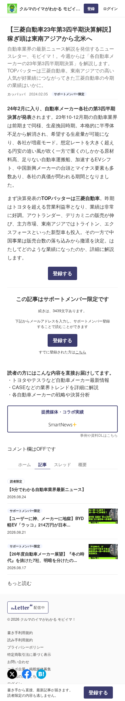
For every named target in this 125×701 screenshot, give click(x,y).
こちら (80, 351)
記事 (42, 464)
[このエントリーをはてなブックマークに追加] (41, 674)
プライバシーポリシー (25, 646)
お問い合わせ (18, 661)
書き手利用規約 (20, 632)
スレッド (62, 464)
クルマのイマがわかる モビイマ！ (47, 8)
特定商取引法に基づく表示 (29, 654)
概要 (82, 464)
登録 (91, 8)
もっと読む (19, 582)
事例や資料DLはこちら (99, 435)
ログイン (110, 8)
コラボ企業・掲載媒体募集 (29, 668)
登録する (62, 273)
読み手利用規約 (20, 639)
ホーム (24, 464)
